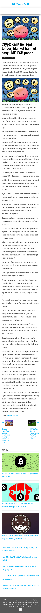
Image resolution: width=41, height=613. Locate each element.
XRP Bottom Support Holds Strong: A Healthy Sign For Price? (34, 434)
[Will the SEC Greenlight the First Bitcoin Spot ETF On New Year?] (20, 462)
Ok (20, 609)
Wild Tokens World (20, 4)
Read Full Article (12, 416)
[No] (38, 605)
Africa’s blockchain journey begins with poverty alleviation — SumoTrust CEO (6, 436)
